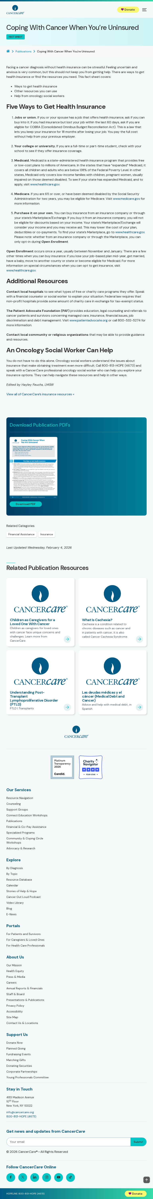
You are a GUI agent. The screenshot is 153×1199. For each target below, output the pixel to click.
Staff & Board (15, 994)
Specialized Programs (20, 832)
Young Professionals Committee (27, 1077)
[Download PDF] (76, 468)
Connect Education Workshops (26, 815)
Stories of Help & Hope (21, 891)
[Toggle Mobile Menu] (144, 9)
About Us (15, 957)
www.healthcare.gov (44, 184)
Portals (13, 925)
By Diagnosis (14, 868)
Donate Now (14, 1042)
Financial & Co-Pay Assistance (26, 827)
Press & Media (15, 977)
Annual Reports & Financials (24, 988)
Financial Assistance (21, 534)
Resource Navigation (19, 798)
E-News (11, 914)
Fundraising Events (18, 1054)
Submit (138, 1142)
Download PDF (26, 504)
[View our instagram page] (46, 1177)
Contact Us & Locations (22, 1023)
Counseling (13, 804)
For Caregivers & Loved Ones (25, 940)
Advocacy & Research (20, 848)
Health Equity (15, 971)
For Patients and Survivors (23, 934)
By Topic (12, 874)
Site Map (12, 1017)
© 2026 (37, 1152)
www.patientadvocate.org (89, 320)
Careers (11, 982)
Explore (13, 859)
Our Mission (14, 965)
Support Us (17, 1034)
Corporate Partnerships (21, 1071)
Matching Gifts (16, 1060)
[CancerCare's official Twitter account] (22, 1177)
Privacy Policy (15, 1005)
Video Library (15, 902)
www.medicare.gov (126, 199)
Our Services (18, 789)
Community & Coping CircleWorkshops (24, 840)
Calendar (12, 885)
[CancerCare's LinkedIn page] (34, 1177)
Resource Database (19, 879)
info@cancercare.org (20, 1112)
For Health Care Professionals (25, 945)
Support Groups (17, 809)
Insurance (46, 534)
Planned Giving (16, 1048)
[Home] (15, 9)
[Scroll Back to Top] (146, 1180)
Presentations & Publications (25, 1000)
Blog (9, 908)
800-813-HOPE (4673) (21, 1116)
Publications (14, 821)
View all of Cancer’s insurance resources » (40, 394)
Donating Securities (19, 1066)
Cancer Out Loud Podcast (23, 897)
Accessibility (14, 1011)
